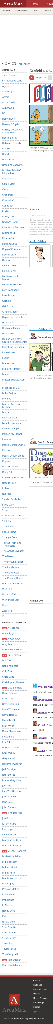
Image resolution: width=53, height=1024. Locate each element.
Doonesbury (9, 254)
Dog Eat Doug (9, 243)
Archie (5, 97)
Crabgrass (8, 194)
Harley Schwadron (12, 763)
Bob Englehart (10, 665)
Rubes (5, 488)
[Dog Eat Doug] (33, 441)
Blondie (6, 154)
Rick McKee (8, 921)
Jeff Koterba (8, 774)
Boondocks (8, 159)
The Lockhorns (10, 567)
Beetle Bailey (9, 137)
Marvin (6, 374)
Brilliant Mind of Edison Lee (11, 172)
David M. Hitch (10, 720)
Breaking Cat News (13, 164)
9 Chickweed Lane (12, 80)
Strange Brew (9, 537)
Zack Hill (7, 610)
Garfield (6, 300)
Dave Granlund (10, 704)
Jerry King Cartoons (13, 347)
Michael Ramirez (14, 850)
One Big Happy (10, 428)
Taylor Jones (9, 948)
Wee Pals (7, 589)
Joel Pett (6, 785)
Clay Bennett (12, 687)
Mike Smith (8, 872)
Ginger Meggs (10, 311)
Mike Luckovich (10, 867)
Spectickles (8, 526)
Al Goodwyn (11, 638)
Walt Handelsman (12, 965)
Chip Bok (7, 671)
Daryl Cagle (8, 698)
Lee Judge (7, 829)
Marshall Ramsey (11, 845)
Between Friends (11, 143)
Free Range (8, 295)
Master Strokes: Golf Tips (13, 381)
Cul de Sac (7, 205)
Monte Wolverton (11, 878)
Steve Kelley (9, 938)
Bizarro (6, 148)
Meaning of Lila (11, 387)
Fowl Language (10, 290)
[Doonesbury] (33, 336)
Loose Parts (8, 352)
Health (36, 10)
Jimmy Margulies (11, 780)
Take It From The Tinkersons (11, 544)
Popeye (6, 461)
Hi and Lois (8, 333)
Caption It (7, 178)
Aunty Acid (8, 107)
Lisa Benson (9, 834)
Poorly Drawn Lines (13, 455)
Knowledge (38, 1002)
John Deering (12, 812)
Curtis (5, 211)
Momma (6, 398)
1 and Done (8, 75)
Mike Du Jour (9, 393)
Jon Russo (7, 818)
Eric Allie (7, 742)
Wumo (5, 605)
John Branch (9, 796)
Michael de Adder (11, 856)
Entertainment (21, 10)
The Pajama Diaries (13, 578)
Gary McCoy (8, 753)
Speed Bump (9, 531)
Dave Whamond (11, 709)
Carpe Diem (8, 183)
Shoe (5, 510)
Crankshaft (8, 200)
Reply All (7, 472)
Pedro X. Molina (10, 889)
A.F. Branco (11, 627)
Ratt (4, 916)
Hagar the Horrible (12, 317)
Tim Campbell (10, 954)
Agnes (5, 86)
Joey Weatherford (11, 791)
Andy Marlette (10, 644)
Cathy (5, 189)
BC (3, 113)
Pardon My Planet (12, 434)
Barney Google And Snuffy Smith (12, 131)
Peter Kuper (9, 894)
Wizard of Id (9, 594)
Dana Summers (10, 693)
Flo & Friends (9, 271)
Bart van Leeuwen (12, 649)
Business (6, 10)
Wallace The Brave (12, 583)
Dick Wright (8, 725)
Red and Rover (10, 466)
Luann (5, 357)
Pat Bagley (8, 883)
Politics (36, 1006)
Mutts (5, 412)
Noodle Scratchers (12, 423)
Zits (4, 616)
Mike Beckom (9, 861)
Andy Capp (8, 91)
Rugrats (6, 493)
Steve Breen (9, 932)
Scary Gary (8, 504)
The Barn (7, 556)
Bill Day (6, 660)
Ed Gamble (8, 736)
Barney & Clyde (10, 124)
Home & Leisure (41, 998)
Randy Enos (8, 910)
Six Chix (6, 521)
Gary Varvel (8, 758)
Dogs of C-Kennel (11, 249)
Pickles (6, 450)
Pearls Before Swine (13, 444)
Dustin (6, 260)
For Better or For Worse (11, 278)
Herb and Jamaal (11, 328)
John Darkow (9, 807)
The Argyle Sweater (13, 550)
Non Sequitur (9, 417)
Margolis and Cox (11, 840)
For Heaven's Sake (12, 284)
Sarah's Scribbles (11, 499)
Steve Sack (8, 943)
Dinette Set (8, 238)
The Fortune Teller (12, 561)
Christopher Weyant (13, 682)
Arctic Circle (8, 102)
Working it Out (10, 599)
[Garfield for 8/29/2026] (31, 77)
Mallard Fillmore (11, 368)
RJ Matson (7, 905)
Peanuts (6, 439)
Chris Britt (8, 676)
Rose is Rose (9, 482)
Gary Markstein (10, 747)
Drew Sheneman (11, 731)
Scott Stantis (9, 927)
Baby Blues (8, 118)
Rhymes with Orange (13, 477)
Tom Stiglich (12, 959)
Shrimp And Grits (11, 515)
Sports (36, 1011)
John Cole (7, 802)
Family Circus (9, 265)
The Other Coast (11, 572)
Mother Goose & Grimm (11, 405)
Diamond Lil (9, 232)
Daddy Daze (8, 216)
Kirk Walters (9, 823)
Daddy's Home (10, 222)
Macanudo (8, 363)
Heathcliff (7, 322)
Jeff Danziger (9, 769)
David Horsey (9, 714)
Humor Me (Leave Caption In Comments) (14, 340)
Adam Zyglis (9, 633)
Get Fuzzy (7, 306)
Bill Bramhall (12, 655)
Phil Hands (8, 899)
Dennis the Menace (13, 227)
